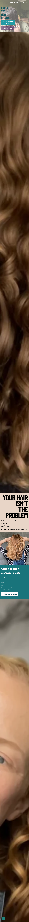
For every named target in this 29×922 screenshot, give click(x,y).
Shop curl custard (7, 28)
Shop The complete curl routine (10, 594)
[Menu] (2, 2)
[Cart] (27, 2)
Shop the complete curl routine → (8, 22)
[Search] (5, 2)
